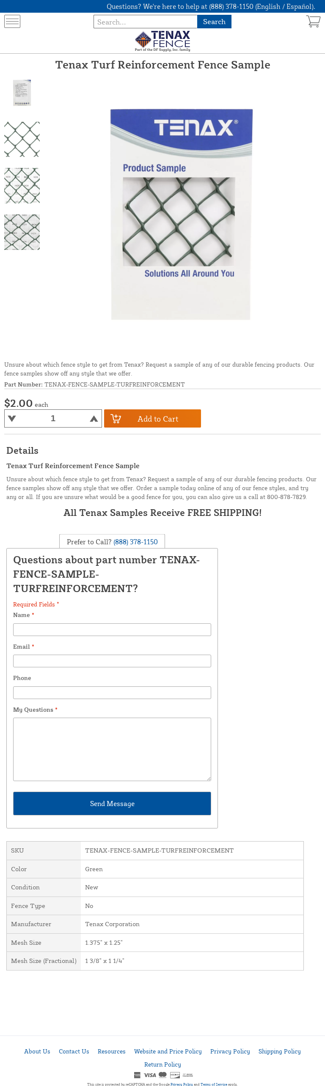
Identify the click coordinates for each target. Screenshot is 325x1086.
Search (214, 21)
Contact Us (74, 1051)
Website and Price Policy (168, 1051)
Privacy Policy (230, 1051)
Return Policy (162, 1064)
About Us (37, 1051)
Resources (112, 1051)
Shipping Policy (280, 1051)
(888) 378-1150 (135, 542)
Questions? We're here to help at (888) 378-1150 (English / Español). (211, 6)
